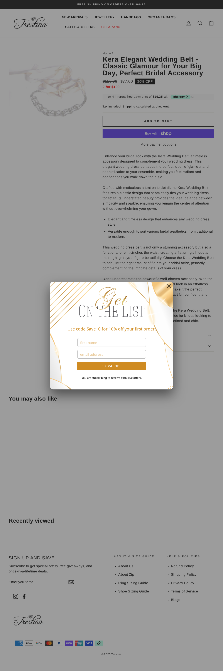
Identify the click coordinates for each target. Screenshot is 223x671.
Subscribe (111, 366)
